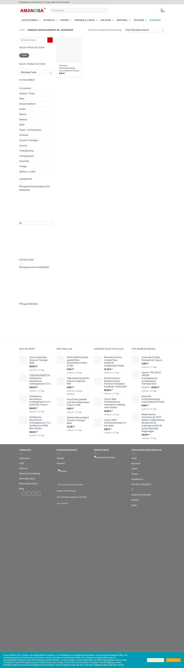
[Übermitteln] (105, 10)
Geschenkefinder (27, 104)
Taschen (138, 20)
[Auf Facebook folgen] (156, 2)
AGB (21, 463)
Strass (134, 469)
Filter (24, 55)
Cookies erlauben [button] (173, 660)
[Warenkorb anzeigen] (163, 10)
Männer (23, 114)
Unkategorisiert (26, 156)
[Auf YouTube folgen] (163, 2)
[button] (149, 10)
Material (122, 20)
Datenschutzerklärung (29, 473)
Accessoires (30, 20)
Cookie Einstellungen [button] (155, 660)
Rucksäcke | (38, 2)
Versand (61, 463)
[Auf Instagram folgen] (158, 2)
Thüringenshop (26, 151)
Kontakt (60, 458)
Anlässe (105, 20)
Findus (134, 474)
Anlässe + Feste (27, 93)
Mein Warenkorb (27, 479)
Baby (21, 99)
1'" (132, 489)
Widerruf (23, 468)
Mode (22, 125)
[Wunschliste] (156, 10)
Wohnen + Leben (27, 172)
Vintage (23, 166)
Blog (21, 489)
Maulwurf (135, 463)
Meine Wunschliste (28, 484)
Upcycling (24, 161)
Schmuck (49, 20)
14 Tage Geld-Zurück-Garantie (57, 2)
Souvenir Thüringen (28, 140)
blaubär (135, 500)
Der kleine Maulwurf (141, 484)
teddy (134, 458)
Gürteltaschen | (25, 2)
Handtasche (137, 479)
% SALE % (155, 20)
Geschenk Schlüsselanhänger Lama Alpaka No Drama (69, 68)
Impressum (24, 458)
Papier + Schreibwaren (30, 130)
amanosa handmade (141, 495)
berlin (134, 505)
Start (22, 30)
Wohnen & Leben (84, 20)
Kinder (64, 20)
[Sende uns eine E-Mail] (161, 2)
